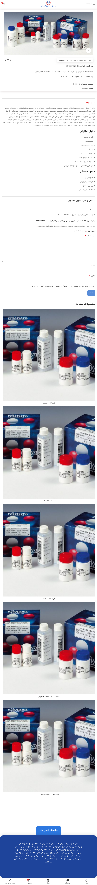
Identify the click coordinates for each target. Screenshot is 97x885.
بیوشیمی (82, 60)
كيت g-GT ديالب (49, 403)
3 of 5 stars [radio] (78, 231)
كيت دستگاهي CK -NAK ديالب (49, 696)
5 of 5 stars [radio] (75, 231)
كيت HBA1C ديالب (49, 501)
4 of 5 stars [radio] (77, 231)
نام (93, 265)
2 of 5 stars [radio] (80, 231)
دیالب (68, 60)
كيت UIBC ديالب (49, 598)
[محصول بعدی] (5, 60)
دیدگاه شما (90, 235)
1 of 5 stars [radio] (82, 231)
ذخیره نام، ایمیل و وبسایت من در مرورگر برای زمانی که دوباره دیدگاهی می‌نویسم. (61, 286)
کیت (74, 60)
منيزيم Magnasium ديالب (49, 794)
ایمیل (92, 275)
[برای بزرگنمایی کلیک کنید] (88, 50)
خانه (90, 60)
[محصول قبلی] (10, 60)
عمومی (61, 60)
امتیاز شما (90, 231)
